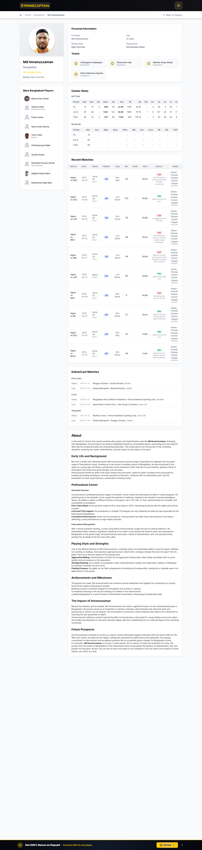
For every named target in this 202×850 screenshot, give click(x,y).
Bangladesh (39, 15)
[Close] (182, 845)
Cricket (28, 15)
